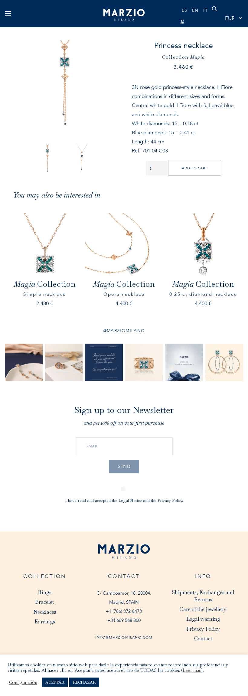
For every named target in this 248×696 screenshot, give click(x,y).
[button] (214, 13)
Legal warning (203, 619)
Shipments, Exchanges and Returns (203, 596)
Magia (197, 57)
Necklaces (44, 612)
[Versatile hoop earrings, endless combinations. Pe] (224, 362)
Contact (203, 638)
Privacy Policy (170, 500)
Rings (44, 592)
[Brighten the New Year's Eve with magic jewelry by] (64, 362)
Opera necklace (124, 294)
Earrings (44, 621)
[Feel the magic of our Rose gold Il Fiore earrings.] (24, 362)
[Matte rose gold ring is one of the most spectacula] (144, 362)
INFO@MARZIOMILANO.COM (123, 637)
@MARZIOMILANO (124, 331)
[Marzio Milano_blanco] (124, 15)
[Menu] (8, 13)
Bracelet (44, 602)
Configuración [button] (23, 682)
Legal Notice (130, 500)
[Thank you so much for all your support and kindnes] (104, 362)
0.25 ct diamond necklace (203, 294)
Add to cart (194, 168)
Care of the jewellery (203, 609)
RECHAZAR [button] (84, 682)
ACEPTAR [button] (54, 682)
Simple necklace (44, 294)
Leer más (192, 670)
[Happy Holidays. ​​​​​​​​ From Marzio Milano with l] (184, 362)
